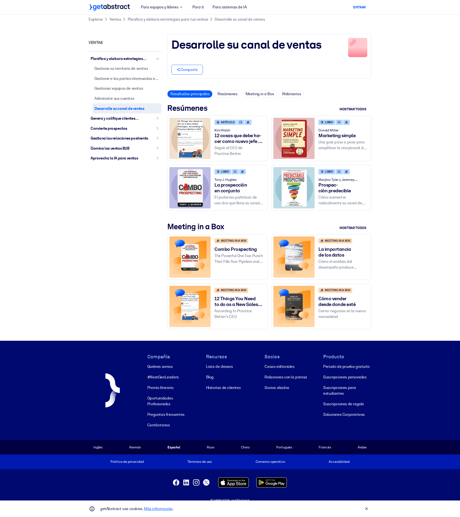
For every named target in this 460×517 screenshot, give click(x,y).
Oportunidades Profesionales (160, 401)
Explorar (96, 19)
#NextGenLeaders (163, 377)
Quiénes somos (160, 366)
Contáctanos (158, 425)
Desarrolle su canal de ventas (240, 19)
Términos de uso (199, 462)
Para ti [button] (198, 7)
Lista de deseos (219, 366)
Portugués (284, 447)
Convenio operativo (270, 462)
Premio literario (160, 387)
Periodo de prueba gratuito (346, 366)
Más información (158, 508)
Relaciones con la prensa (285, 377)
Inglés (98, 447)
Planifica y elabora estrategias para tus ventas (168, 19)
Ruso (210, 447)
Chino (245, 447)
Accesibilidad (339, 462)
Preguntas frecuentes (165, 414)
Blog (210, 377)
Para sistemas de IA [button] (230, 7)
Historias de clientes (223, 387)
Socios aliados (276, 387)
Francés (325, 447)
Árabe (362, 447)
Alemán (135, 447)
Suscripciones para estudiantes (339, 390)
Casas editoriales (279, 366)
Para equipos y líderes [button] (159, 7)
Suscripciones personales (344, 377)
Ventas (115, 19)
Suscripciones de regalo (343, 404)
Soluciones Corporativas (344, 414)
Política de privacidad (127, 462)
